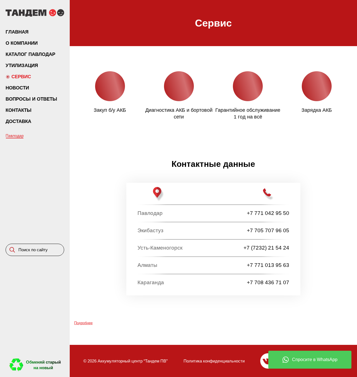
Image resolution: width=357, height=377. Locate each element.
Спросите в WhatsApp (314, 359)
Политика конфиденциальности (214, 361)
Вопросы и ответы (31, 99)
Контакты (19, 110)
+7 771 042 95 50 (268, 213)
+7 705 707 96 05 (268, 230)
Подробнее (83, 323)
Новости (17, 88)
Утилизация (22, 65)
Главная (17, 32)
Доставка (18, 121)
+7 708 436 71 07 (268, 282)
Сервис (21, 76)
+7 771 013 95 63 (268, 265)
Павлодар (15, 135)
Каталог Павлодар (30, 54)
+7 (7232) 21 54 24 (266, 248)
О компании (22, 43)
